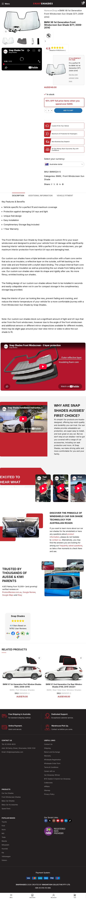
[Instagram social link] (54, 820)
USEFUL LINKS (49, 740)
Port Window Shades (25, 690)
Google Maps (8, 595)
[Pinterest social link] (57, 184)
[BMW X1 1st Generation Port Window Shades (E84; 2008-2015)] (22, 668)
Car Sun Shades (7, 793)
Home (47, 10)
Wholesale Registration (52, 760)
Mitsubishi (5, 845)
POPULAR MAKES (8, 818)
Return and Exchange (52, 752)
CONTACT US (7, 740)
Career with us (49, 771)
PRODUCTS (6, 789)
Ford (3, 826)
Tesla (3, 837)
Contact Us (48, 744)
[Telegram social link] (62, 184)
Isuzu (4, 829)
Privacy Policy (49, 794)
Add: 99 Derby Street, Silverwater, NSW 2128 (18, 748)
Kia (3, 853)
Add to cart (68, 110)
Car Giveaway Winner (52, 775)
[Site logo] (43, 3)
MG (3, 833)
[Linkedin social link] (60, 184)
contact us (56, 540)
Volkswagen (6, 856)
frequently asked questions (70, 545)
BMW (58, 176)
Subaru (4, 860)
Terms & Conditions (51, 767)
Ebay (20, 595)
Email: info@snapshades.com (12, 752)
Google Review (29, 592)
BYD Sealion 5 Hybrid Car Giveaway (57, 779)
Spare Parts (6, 808)
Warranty (47, 756)
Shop (54, 10)
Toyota (4, 822)
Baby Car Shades (8, 801)
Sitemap (47, 790)
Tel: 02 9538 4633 (9, 744)
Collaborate (48, 783)
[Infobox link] (21, 716)
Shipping (47, 748)
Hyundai (5, 849)
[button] (45, 22)
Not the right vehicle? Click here (73, 78)
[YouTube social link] (58, 820)
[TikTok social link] (70, 820)
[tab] (18, 195)
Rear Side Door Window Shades (67, 690)
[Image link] (43, 878)
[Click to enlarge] (5, 31)
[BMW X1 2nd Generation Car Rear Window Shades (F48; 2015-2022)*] (64, 668)
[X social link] (54, 184)
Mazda (4, 841)
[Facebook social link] (52, 184)
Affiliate (47, 786)
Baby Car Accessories (10, 805)
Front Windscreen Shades (11, 797)
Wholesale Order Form (52, 763)
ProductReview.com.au (12, 592)
